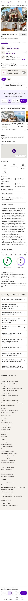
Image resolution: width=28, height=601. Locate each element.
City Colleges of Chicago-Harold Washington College (12, 497)
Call (25, 52)
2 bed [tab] (8, 79)
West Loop (3, 434)
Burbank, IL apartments (7, 448)
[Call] (22, 2)
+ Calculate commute (12, 48)
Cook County (12, 5)
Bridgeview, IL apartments (7, 462)
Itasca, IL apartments (6, 469)
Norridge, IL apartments (7, 474)
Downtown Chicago (6, 427)
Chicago (17, 5)
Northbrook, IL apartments (7, 451)
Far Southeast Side (6, 425)
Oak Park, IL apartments (7, 446)
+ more (23, 59)
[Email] (18, 2)
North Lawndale (5, 432)
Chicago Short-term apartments (9, 505)
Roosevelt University (6, 500)
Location (24, 42)
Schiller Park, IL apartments (8, 460)
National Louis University (7, 491)
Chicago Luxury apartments (8, 393)
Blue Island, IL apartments (7, 476)
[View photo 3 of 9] (20, 26)
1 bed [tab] (3, 79)
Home (2, 5)
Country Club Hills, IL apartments (9, 472)
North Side (22, 5)
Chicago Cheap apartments (8, 405)
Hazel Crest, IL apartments (7, 467)
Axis (3, 123)
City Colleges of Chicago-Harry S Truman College (13, 487)
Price (10, 42)
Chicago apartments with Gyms (9, 383)
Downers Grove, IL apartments (8, 465)
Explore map (21, 155)
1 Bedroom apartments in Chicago (9, 410)
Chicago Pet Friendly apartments (9, 395)
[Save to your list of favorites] (24, 9)
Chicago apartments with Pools (9, 386)
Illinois (6, 5)
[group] (13, 116)
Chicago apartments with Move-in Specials (12, 402)
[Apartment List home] (6, 2)
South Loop (4, 436)
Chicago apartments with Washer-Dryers (11, 388)
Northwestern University (7, 494)
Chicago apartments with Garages (9, 381)
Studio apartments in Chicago (8, 412)
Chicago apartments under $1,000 (9, 400)
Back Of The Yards (5, 429)
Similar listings (16, 42)
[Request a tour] (25, 2)
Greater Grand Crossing (7, 422)
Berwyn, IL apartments (6, 444)
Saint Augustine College (7, 489)
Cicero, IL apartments (6, 442)
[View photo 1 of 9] (14, 14)
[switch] (14, 72)
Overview (4, 42)
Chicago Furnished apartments (9, 390)
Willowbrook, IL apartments (8, 458)
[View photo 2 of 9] (7, 26)
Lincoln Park (4, 420)
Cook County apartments (7, 481)
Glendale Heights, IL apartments (9, 453)
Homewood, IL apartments (7, 455)
